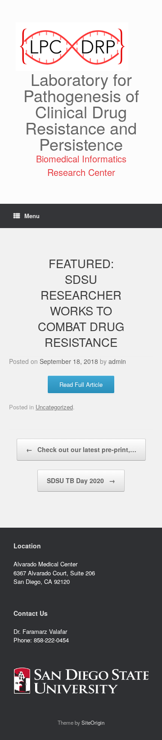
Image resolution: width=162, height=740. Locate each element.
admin (117, 361)
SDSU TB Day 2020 (81, 480)
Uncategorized (54, 407)
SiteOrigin (92, 722)
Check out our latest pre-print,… (81, 449)
